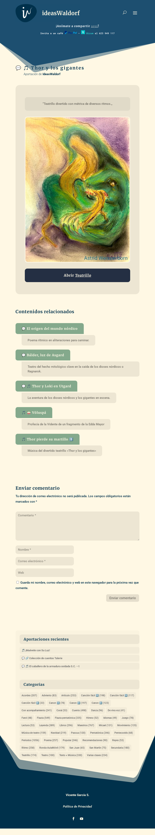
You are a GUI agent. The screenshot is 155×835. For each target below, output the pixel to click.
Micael (105, 725)
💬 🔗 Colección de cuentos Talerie (42, 658)
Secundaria (120, 747)
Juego (128, 717)
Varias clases (97, 755)
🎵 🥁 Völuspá (34, 413)
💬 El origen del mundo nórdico (50, 329)
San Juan (77, 747)
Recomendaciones (95, 740)
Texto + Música (70, 755)
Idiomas (110, 717)
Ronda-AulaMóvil (52, 747)
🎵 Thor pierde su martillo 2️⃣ (47, 439)
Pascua (78, 732)
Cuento (79, 710)
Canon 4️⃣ (100, 703)
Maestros (86, 725)
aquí (94, 26)
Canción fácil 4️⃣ (33, 703)
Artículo (68, 695)
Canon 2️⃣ (57, 703)
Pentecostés (123, 732)
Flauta (43, 717)
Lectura (28, 725)
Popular (70, 740)
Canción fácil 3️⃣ (122, 695)
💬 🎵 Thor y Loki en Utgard (46, 386)
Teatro (47, 755)
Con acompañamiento (37, 710)
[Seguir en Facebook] (73, 818)
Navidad (58, 732)
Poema (51, 740)
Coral (62, 710)
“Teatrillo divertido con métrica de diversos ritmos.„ (77, 104)
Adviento (49, 695)
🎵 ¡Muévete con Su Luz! (36, 650)
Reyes (118, 740)
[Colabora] (70, 33)
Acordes (29, 695)
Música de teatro (34, 732)
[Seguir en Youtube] (81, 818)
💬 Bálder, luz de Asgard (43, 355)
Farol (27, 717)
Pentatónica (100, 732)
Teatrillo (29, 755)
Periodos (30, 740)
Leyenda (47, 725)
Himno (92, 717)
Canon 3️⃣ (78, 703)
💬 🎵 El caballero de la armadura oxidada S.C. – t (50, 666)
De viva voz (116, 710)
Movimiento (127, 725)
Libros (66, 725)
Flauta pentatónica (68, 717)
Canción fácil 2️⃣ (93, 695)
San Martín (97, 747)
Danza (97, 710)
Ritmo (28, 747)
